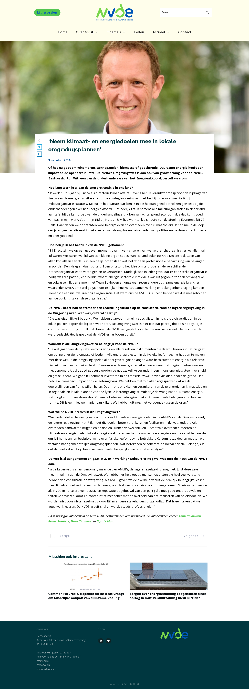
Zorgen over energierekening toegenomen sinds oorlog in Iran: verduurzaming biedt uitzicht (169, 583)
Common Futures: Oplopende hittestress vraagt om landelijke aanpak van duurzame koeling (87, 583)
